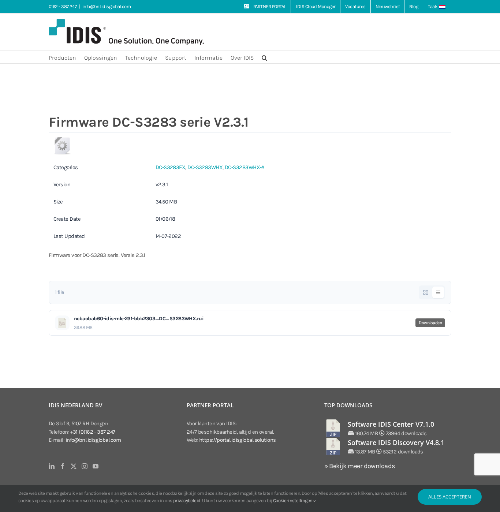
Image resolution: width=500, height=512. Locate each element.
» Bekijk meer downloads (359, 466)
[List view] (438, 292)
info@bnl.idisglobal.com (106, 6)
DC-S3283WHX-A (245, 167)
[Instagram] (84, 466)
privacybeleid (187, 500)
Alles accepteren (449, 496)
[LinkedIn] (51, 466)
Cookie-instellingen (293, 500)
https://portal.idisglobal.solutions (237, 440)
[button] (264, 57)
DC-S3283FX (171, 167)
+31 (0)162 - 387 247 (92, 432)
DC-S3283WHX (205, 167)
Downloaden (430, 322)
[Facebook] (62, 466)
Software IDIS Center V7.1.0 (391, 424)
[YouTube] (95, 466)
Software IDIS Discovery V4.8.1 (396, 442)
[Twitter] (73, 466)
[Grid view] (426, 292)
